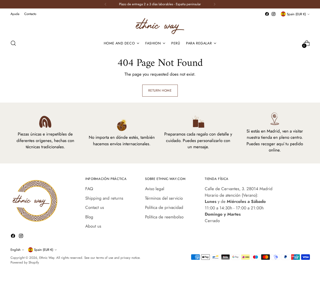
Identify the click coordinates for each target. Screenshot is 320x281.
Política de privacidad (164, 207)
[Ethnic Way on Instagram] (273, 14)
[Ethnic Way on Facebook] (267, 14)
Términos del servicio (164, 198)
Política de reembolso (164, 217)
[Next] (214, 4)
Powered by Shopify (24, 262)
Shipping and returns (104, 198)
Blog (89, 217)
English (15, 249)
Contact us (94, 207)
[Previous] (105, 4)
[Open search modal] (13, 43)
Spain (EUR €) (296, 14)
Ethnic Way (46, 257)
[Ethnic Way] (160, 26)
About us (93, 226)
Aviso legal (154, 189)
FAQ (89, 189)
